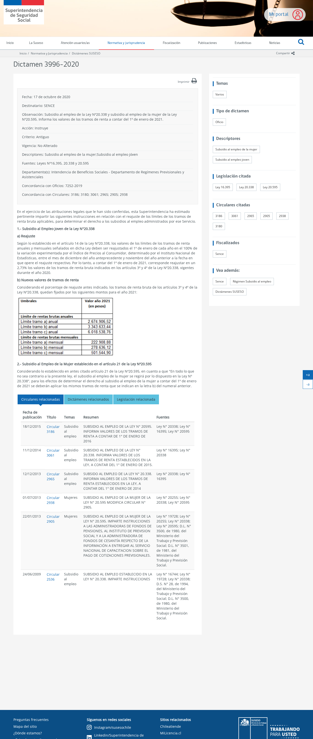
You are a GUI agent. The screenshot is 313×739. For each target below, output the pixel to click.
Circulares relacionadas (40, 399)
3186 (218, 216)
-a (309, 385)
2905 (266, 216)
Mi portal (279, 14)
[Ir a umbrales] (66, 327)
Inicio (23, 53)
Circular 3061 (53, 453)
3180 (218, 226)
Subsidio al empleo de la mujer (236, 149)
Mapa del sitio (25, 726)
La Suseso (36, 43)
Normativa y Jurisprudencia (49, 53)
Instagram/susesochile (112, 727)
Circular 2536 (53, 577)
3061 (234, 216)
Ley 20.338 (246, 187)
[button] (301, 43)
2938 (282, 216)
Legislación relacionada (136, 399)
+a (309, 375)
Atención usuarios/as (75, 43)
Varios (219, 94)
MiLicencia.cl (170, 733)
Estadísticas (243, 43)
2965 (250, 216)
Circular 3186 (53, 429)
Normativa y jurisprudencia (126, 43)
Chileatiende (170, 726)
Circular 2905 (53, 519)
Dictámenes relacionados (88, 399)
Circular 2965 (53, 476)
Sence (219, 254)
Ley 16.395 (222, 187)
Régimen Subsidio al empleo (252, 281)
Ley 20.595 (270, 187)
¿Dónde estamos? (27, 733)
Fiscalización (171, 43)
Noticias (274, 43)
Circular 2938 (53, 500)
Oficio (219, 122)
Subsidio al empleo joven (232, 159)
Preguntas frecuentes (31, 719)
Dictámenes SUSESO (86, 53)
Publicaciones (207, 43)
